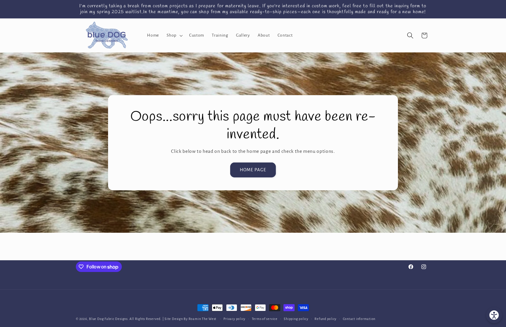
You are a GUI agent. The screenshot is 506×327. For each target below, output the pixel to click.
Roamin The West (203, 319)
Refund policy (325, 319)
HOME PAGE (253, 169)
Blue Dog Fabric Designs (108, 319)
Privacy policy (234, 319)
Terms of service (265, 319)
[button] (174, 35)
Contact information (359, 319)
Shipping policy (296, 319)
